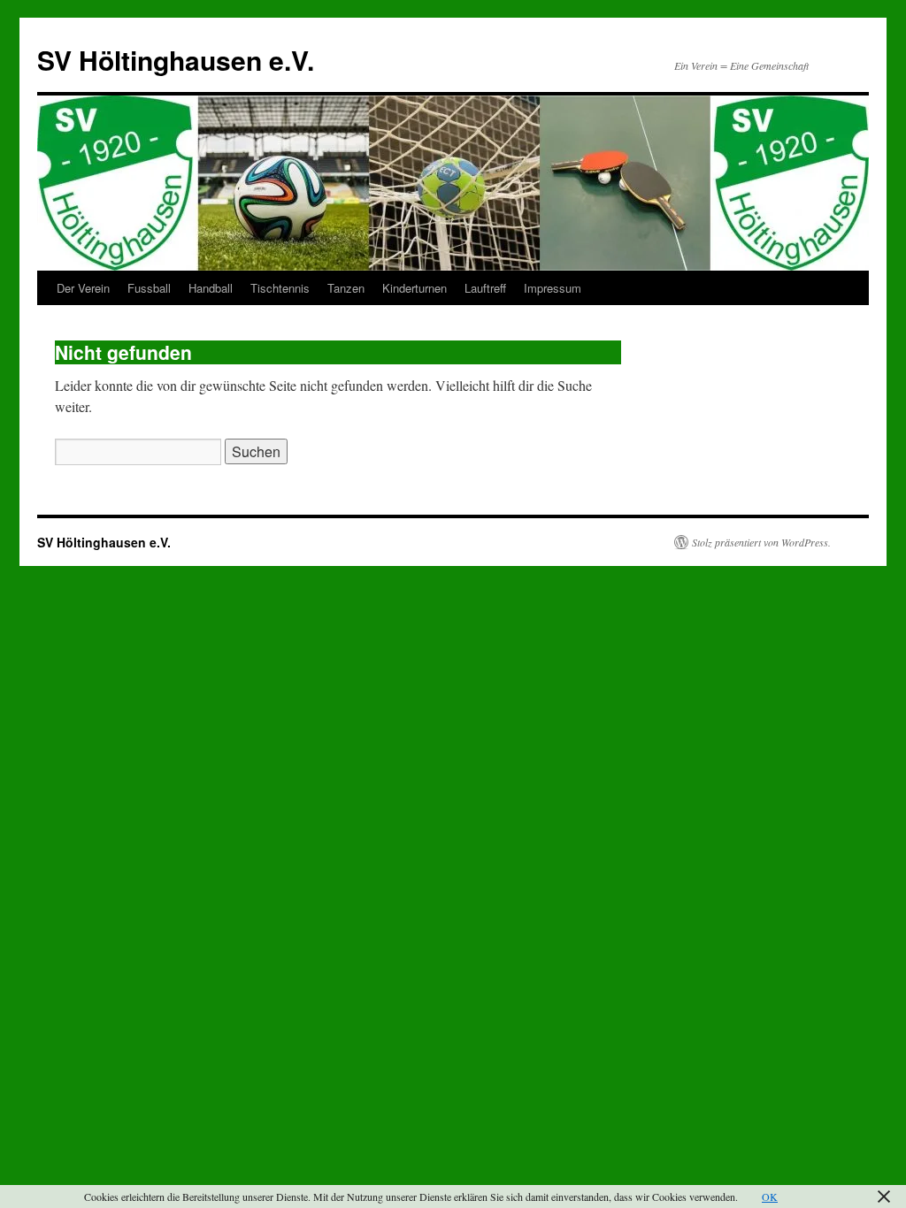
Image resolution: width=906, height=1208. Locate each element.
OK (770, 1196)
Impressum (552, 287)
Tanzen (346, 287)
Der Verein (83, 287)
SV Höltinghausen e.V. (175, 60)
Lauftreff (485, 287)
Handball (210, 287)
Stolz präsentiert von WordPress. (761, 542)
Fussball (149, 287)
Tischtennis (280, 287)
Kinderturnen (414, 287)
